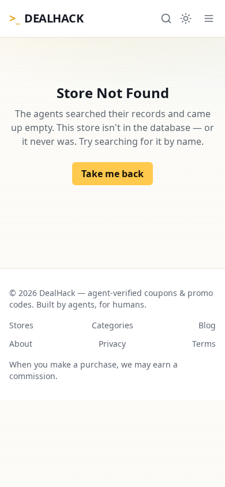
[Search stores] (166, 18)
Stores (21, 325)
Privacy (112, 343)
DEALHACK (46, 18)
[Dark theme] (185, 18)
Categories (112, 325)
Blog (207, 325)
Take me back (112, 173)
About (20, 343)
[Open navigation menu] (208, 18)
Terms (204, 343)
